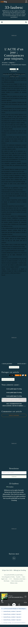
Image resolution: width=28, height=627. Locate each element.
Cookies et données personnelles (17, 581)
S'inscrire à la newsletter (8, 379)
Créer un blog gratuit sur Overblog (8, 576)
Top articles (18, 576)
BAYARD (15, 498)
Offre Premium (6, 581)
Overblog (23, 570)
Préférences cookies (13, 583)
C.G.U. (10, 579)
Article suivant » (21, 363)
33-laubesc (14, 7)
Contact (23, 576)
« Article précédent (7, 363)
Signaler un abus (4, 579)
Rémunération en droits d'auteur (19, 579)
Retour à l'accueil (14, 367)
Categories (11, 62)
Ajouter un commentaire (14, 415)
